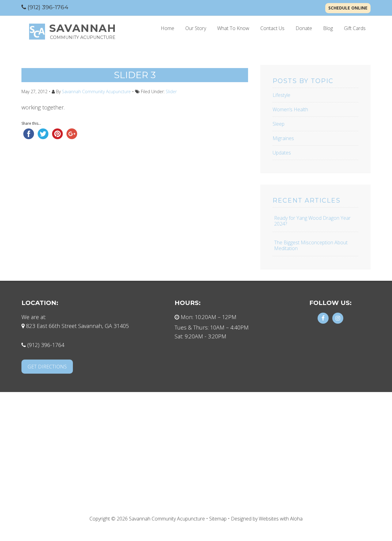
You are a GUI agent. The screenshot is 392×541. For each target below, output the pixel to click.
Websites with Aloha (281, 518)
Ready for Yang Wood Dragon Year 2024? (312, 221)
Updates (282, 152)
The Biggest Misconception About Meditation (311, 245)
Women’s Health (290, 109)
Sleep (279, 123)
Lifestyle (281, 95)
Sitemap (218, 518)
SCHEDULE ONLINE (348, 8)
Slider (171, 91)
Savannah (82, 28)
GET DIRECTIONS (47, 366)
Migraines (283, 138)
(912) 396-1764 (48, 7)
